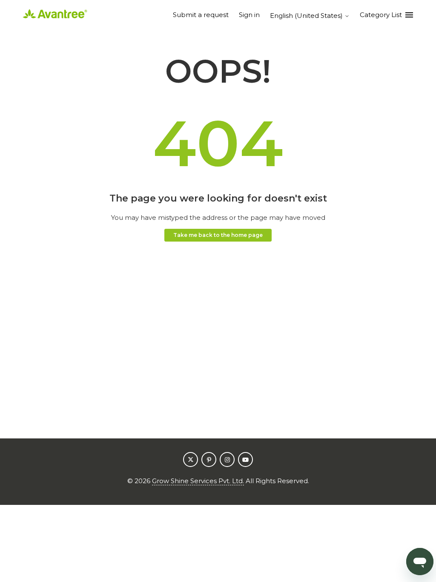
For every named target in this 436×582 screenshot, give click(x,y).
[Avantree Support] (55, 15)
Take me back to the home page (218, 235)
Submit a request (201, 15)
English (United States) (307, 15)
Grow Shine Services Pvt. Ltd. (198, 481)
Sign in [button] (249, 15)
